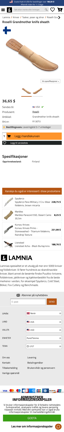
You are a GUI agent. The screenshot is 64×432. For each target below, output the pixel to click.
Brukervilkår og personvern (41, 368)
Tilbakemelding (9, 368)
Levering (31, 357)
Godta (32, 418)
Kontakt (6, 362)
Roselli (35, 111)
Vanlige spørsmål (10, 373)
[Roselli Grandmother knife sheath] (32, 55)
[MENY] (3, 9)
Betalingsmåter (35, 362)
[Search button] (46, 10)
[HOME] (9, 9)
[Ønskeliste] (52, 9)
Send (52, 301)
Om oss (6, 357)
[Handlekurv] (60, 9)
